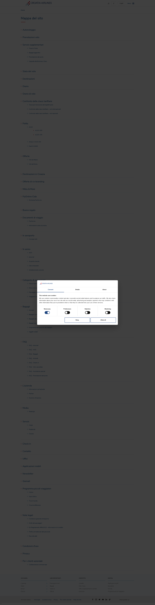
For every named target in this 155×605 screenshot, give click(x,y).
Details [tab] (77, 289)
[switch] (67, 312)
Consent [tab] (50, 289)
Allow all (103, 320)
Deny (77, 320)
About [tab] (104, 289)
